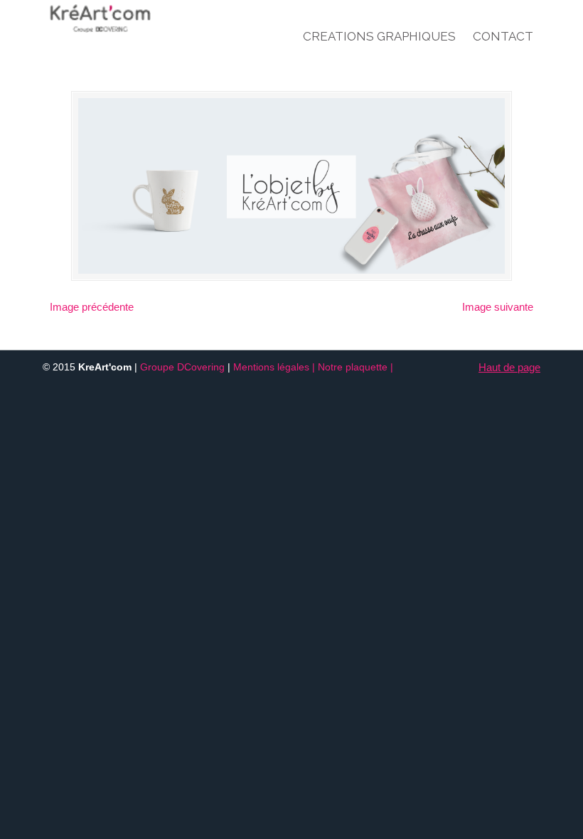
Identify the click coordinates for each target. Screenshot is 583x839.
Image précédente (92, 307)
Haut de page (509, 367)
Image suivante (497, 307)
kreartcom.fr (128, 18)
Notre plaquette (352, 367)
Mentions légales (271, 367)
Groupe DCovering (182, 367)
